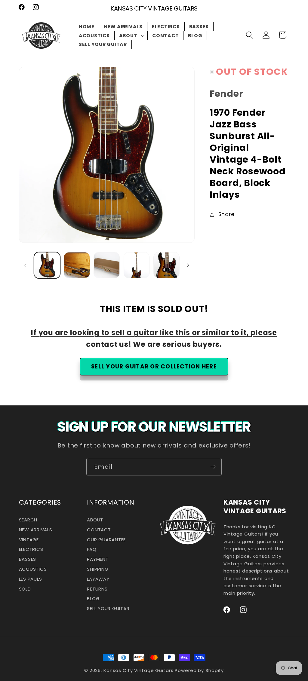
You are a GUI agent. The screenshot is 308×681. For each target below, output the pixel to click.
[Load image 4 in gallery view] (137, 265)
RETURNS (97, 589)
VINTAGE (29, 540)
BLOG (93, 599)
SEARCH (28, 521)
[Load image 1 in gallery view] (47, 265)
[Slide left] (25, 265)
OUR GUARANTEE (106, 540)
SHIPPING (97, 569)
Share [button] (226, 214)
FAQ (91, 549)
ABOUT (95, 521)
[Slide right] (188, 265)
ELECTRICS (31, 549)
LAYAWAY (98, 579)
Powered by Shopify (199, 670)
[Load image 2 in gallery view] (77, 265)
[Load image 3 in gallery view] (107, 265)
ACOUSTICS (33, 569)
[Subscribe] (213, 466)
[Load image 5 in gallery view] (166, 265)
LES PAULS (30, 579)
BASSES (27, 559)
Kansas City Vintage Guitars (138, 670)
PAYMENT (97, 559)
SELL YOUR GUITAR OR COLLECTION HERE (154, 366)
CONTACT (99, 530)
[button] (131, 35)
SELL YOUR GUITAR (108, 609)
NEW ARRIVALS (35, 530)
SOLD (25, 589)
